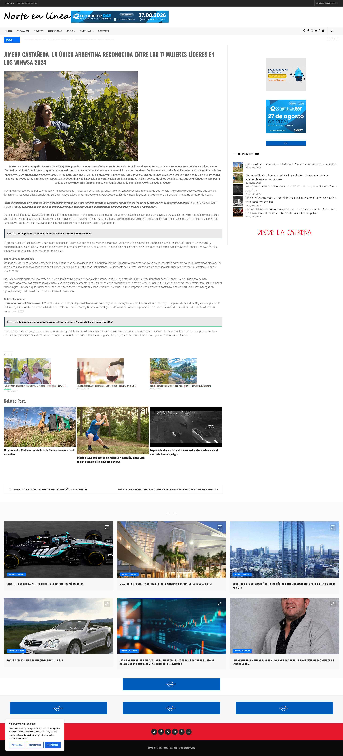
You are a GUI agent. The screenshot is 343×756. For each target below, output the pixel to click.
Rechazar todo (35, 745)
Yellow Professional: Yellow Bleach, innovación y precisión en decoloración (47, 489)
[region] (34, 735)
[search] (332, 31)
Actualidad (23, 31)
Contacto (9, 3)
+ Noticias (85, 31)
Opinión (71, 31)
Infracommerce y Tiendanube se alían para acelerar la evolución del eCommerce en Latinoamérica (283, 662)
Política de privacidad (27, 3)
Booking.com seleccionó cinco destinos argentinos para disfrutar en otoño (180, 386)
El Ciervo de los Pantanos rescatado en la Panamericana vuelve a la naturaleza (291, 164)
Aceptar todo (52, 745)
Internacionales (16, 574)
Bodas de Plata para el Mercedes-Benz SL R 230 (35, 660)
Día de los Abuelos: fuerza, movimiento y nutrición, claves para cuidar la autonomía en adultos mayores (111, 459)
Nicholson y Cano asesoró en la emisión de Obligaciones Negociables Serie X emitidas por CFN (284, 585)
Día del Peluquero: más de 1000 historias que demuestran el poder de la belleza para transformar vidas (74, 39)
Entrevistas (55, 31)
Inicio (9, 31)
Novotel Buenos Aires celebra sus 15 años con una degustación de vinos (106, 386)
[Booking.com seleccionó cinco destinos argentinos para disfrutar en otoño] (185, 371)
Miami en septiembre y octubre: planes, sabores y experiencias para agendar (166, 584)
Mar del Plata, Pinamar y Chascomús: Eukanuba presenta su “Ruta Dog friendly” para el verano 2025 (168, 489)
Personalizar (17, 745)
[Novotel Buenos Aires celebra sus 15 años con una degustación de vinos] (112, 371)
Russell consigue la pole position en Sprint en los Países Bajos (45, 584)
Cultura (38, 31)
